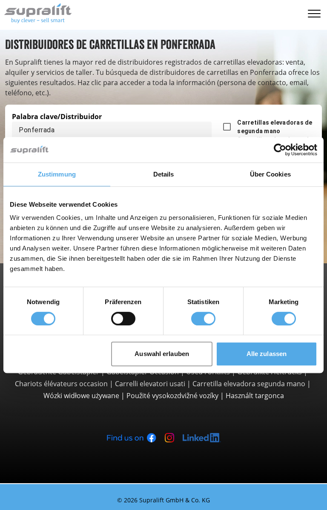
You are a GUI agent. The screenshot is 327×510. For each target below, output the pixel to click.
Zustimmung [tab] (57, 174)
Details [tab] (163, 174)
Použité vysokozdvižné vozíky (172, 395)
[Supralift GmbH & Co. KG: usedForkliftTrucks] (36, 12)
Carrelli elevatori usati (150, 383)
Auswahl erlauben (162, 353)
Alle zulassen (267, 353)
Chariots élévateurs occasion (61, 383)
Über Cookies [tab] (270, 174)
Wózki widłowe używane (81, 395)
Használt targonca (255, 395)
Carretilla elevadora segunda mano (248, 383)
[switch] (123, 318)
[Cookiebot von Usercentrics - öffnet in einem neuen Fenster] (280, 149)
